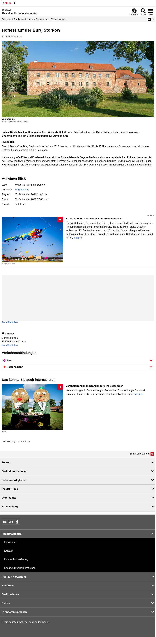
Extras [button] (6, 603)
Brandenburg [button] (10, 506)
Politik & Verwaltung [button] (14, 576)
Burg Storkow (21, 189)
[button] (151, 19)
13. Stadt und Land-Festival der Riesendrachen (94, 218)
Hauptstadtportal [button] (12, 533)
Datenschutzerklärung (16, 559)
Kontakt (8, 551)
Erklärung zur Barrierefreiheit (19, 568)
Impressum (10, 542)
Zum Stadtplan (10, 322)
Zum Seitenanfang (140, 453)
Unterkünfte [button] (9, 497)
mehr (77, 237)
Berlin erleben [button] (10, 594)
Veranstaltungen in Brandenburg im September (94, 385)
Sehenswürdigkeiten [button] (14, 480)
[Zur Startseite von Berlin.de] (11, 524)
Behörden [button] (8, 585)
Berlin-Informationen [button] (14, 471)
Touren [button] (6, 462)
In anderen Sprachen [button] (14, 612)
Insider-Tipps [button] (10, 488)
